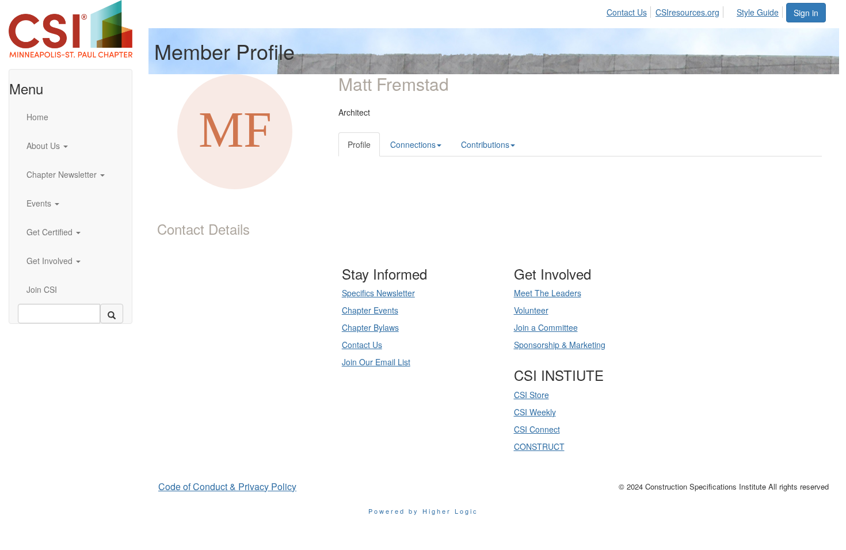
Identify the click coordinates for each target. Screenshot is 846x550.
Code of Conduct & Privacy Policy (227, 486)
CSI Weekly (535, 412)
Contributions (485, 144)
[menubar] (695, 10)
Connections (413, 144)
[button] (75, 145)
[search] (111, 313)
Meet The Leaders (547, 293)
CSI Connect (537, 429)
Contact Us (627, 12)
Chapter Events (370, 310)
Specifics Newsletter (378, 293)
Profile (359, 144)
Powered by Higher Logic (423, 510)
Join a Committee (546, 327)
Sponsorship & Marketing (559, 344)
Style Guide (758, 12)
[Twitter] (249, 355)
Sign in (806, 12)
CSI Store (531, 394)
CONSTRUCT (539, 446)
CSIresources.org (687, 12)
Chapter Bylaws (370, 327)
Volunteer (531, 310)
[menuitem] (629, 10)
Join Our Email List (376, 362)
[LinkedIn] (233, 355)
